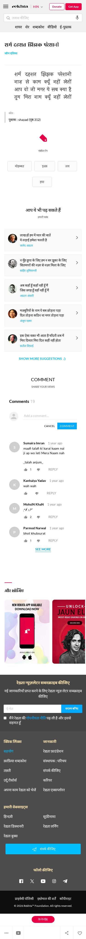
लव (67, 166)
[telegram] (65, 881)
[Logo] (20, 7)
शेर (27, 27)
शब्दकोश (38, 27)
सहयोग (8, 751)
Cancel (49, 426)
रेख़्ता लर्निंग (50, 826)
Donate (56, 6)
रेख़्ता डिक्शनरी (14, 826)
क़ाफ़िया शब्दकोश (15, 761)
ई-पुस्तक (65, 27)
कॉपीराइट (65, 899)
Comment (67, 426)
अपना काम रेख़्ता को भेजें (20, 790)
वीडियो (52, 27)
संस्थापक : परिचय (54, 761)
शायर (18, 27)
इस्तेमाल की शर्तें (46, 899)
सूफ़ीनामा (49, 816)
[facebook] (21, 881)
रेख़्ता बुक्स (11, 836)
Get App (73, 6)
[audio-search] (77, 18)
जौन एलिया (11, 53)
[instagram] (54, 881)
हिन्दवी (8, 816)
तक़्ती (7, 770)
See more (43, 549)
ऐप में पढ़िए (43, 919)
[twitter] (32, 881)
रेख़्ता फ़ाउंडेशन (53, 751)
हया (42, 182)
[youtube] (43, 881)
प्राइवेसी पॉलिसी (24, 899)
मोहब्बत (19, 166)
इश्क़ (44, 166)
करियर (47, 780)
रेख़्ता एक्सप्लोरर (54, 790)
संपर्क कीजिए (52, 770)
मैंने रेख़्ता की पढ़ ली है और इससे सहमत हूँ (40, 720)
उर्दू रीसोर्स (10, 780)
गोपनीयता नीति (36, 718)
